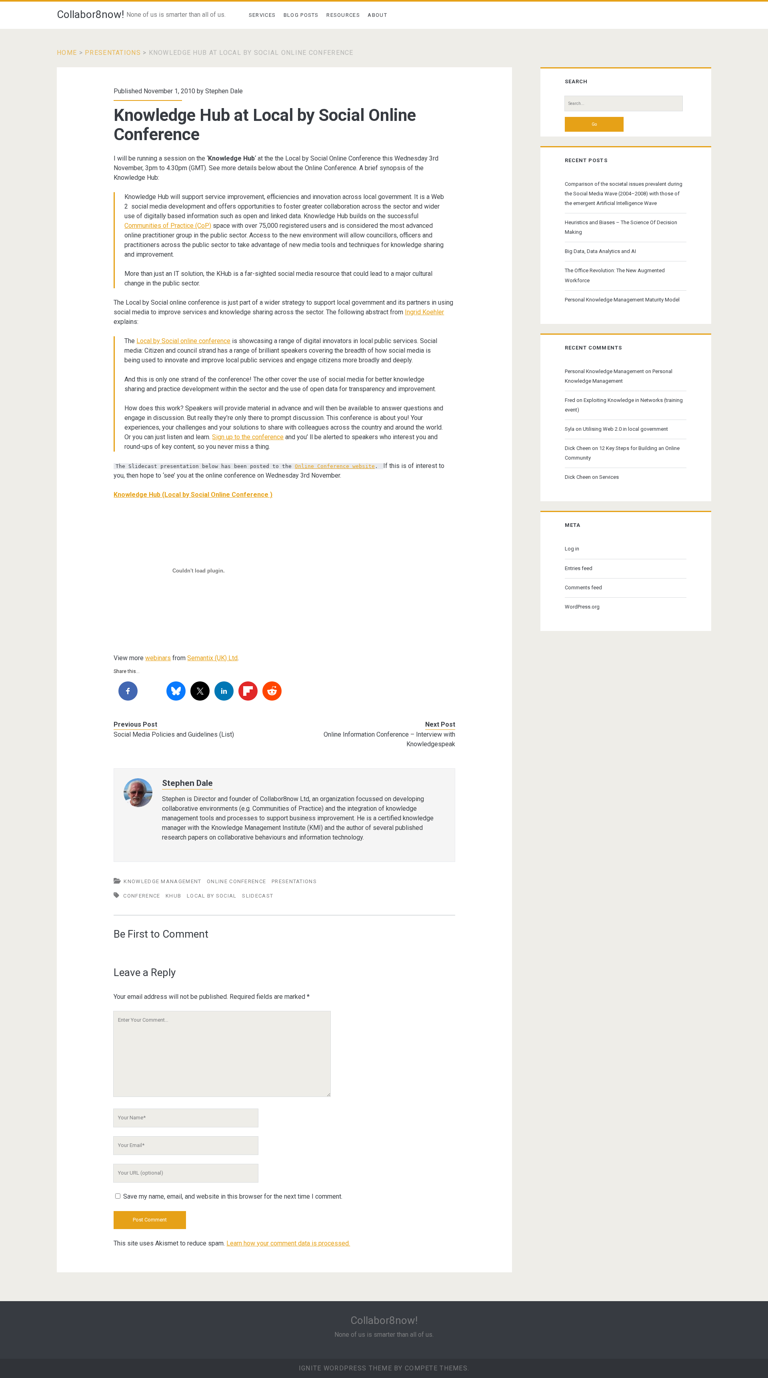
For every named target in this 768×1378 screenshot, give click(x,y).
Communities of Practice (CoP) (167, 225)
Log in (572, 549)
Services (262, 15)
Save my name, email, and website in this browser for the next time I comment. (232, 1196)
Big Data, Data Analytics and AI (600, 251)
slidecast (257, 896)
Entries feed (578, 568)
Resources (343, 15)
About (377, 15)
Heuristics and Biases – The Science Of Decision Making (621, 227)
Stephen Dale (224, 91)
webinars (158, 658)
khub (173, 896)
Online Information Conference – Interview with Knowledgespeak (389, 739)
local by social (212, 896)
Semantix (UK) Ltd (212, 658)
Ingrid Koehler (424, 312)
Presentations (113, 52)
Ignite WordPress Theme (345, 1368)
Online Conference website (335, 466)
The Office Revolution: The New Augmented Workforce (615, 275)
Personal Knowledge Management (604, 371)
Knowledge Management (162, 881)
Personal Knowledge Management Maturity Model (622, 300)
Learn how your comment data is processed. (288, 1243)
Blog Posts (301, 15)
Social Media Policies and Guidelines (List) (174, 734)
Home (67, 52)
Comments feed (583, 588)
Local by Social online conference (183, 341)
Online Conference (236, 881)
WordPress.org (582, 607)
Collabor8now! (90, 14)
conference (141, 896)
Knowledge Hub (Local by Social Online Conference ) (193, 494)
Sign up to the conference (248, 437)
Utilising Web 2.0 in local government (625, 429)
